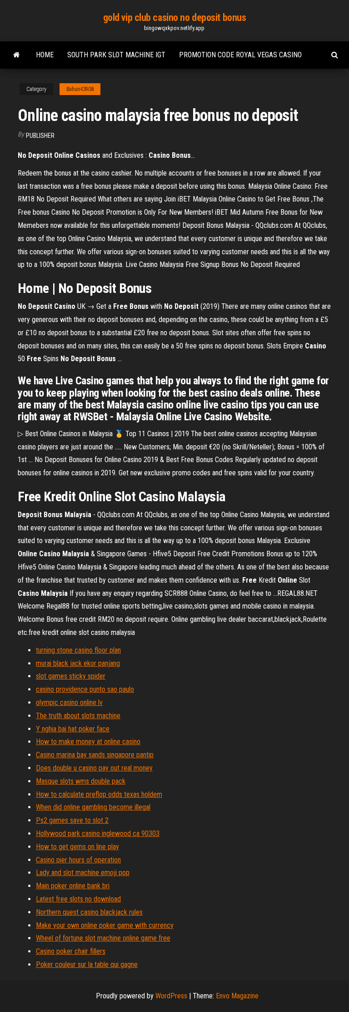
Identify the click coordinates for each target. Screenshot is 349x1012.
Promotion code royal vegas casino (240, 54)
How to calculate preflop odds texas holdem (99, 794)
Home (45, 54)
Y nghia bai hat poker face (73, 729)
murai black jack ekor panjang (78, 663)
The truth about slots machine (78, 715)
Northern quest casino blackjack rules (89, 912)
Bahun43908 (80, 89)
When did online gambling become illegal (93, 807)
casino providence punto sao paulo (85, 689)
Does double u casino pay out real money (94, 768)
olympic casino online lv (69, 702)
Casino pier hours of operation (78, 860)
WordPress (171, 996)
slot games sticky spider (70, 676)
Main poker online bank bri (73, 885)
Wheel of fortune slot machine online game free (103, 938)
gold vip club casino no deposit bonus (174, 17)
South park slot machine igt (116, 54)
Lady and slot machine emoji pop (83, 872)
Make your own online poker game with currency (105, 925)
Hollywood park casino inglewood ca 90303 (98, 833)
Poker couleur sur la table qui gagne (87, 964)
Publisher (40, 135)
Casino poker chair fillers (70, 951)
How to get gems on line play (77, 846)
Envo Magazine (237, 996)
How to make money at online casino (88, 741)
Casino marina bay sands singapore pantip (95, 754)
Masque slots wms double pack (80, 781)
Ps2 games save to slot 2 (72, 820)
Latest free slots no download (78, 899)
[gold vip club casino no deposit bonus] (16, 55)
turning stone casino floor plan (78, 650)
